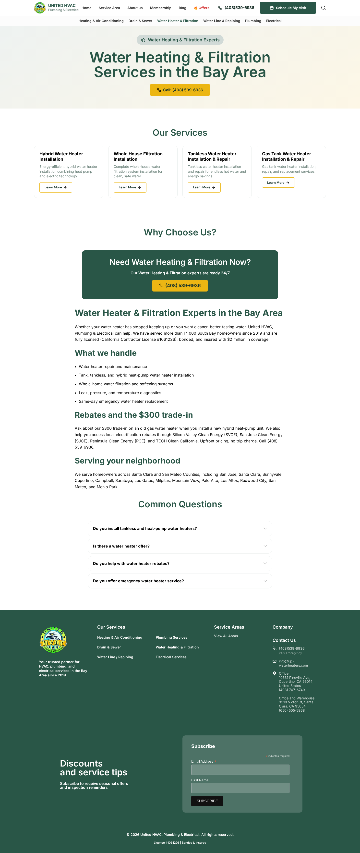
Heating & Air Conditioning (119, 637)
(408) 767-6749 (292, 690)
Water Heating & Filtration (177, 647)
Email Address (203, 761)
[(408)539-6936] (220, 8)
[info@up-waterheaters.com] (274, 661)
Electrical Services (171, 657)
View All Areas (226, 636)
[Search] (323, 8)
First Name (199, 780)
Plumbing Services (171, 637)
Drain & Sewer (109, 647)
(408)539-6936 (239, 7)
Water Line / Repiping (115, 657)
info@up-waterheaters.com (293, 663)
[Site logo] (56, 7)
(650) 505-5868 (292, 710)
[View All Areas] (242, 636)
